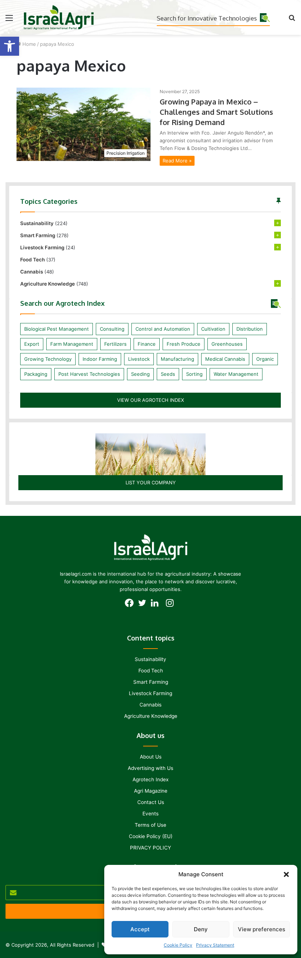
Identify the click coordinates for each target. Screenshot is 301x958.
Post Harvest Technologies (89, 374)
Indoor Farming (100, 359)
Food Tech (32, 260)
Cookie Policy (178, 945)
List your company (151, 482)
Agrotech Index (150, 779)
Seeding (140, 374)
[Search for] (291, 20)
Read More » (177, 161)
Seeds (168, 374)
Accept (140, 929)
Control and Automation (162, 329)
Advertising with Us (150, 768)
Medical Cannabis (225, 359)
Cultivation (213, 329)
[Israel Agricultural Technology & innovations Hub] (59, 17)
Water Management (236, 374)
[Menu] (9, 20)
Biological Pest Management (56, 329)
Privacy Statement (215, 945)
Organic (265, 359)
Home (28, 44)
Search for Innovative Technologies (207, 18)
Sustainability (37, 223)
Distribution (249, 329)
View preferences (261, 929)
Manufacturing (177, 359)
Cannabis (31, 272)
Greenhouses (227, 344)
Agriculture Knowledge (47, 284)
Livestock (139, 359)
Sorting (194, 374)
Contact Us (150, 802)
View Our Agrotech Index (150, 400)
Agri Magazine (150, 791)
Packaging (35, 374)
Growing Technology (48, 359)
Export (31, 344)
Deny (201, 929)
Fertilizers (115, 344)
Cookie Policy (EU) (151, 836)
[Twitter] (144, 605)
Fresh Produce (183, 344)
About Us (151, 757)
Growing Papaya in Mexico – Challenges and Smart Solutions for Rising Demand (216, 112)
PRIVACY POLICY (150, 848)
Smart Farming (37, 235)
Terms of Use (150, 825)
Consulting (112, 329)
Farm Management (71, 344)
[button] (9, 46)
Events (150, 813)
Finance (147, 344)
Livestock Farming (42, 247)
